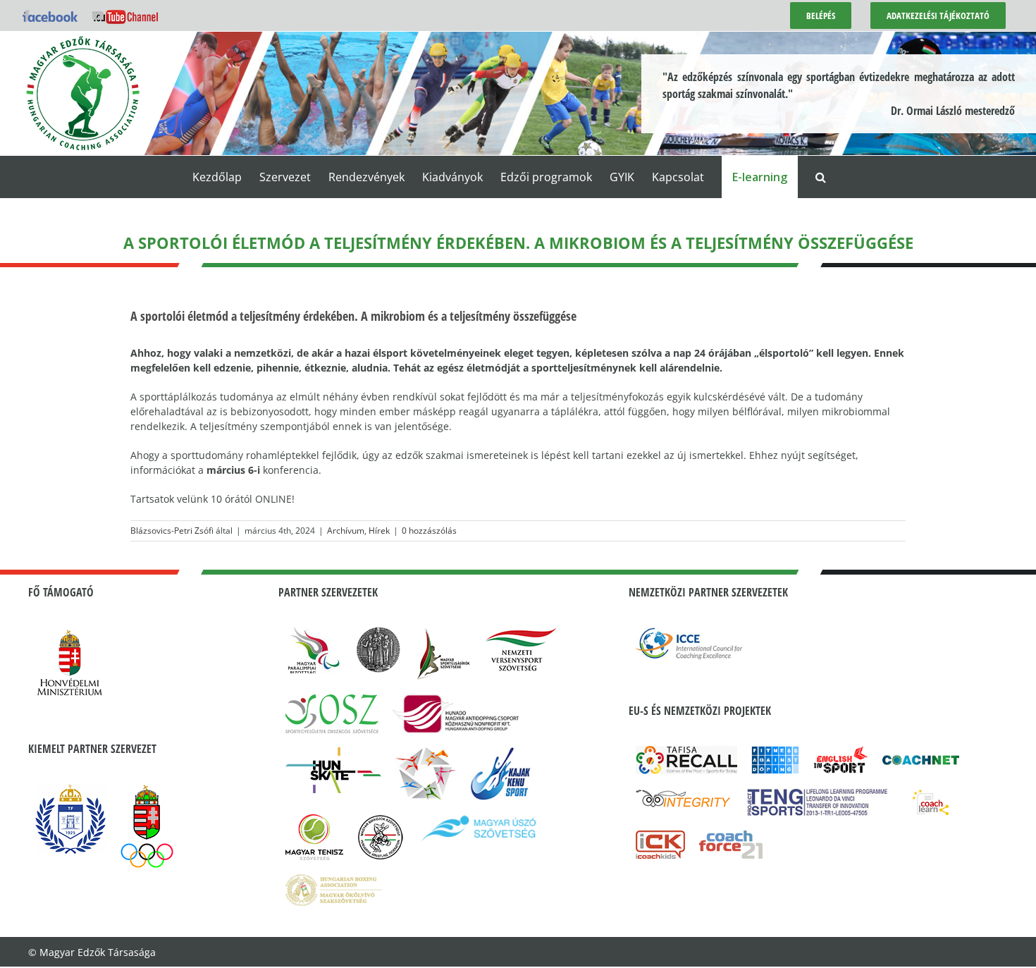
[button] (820, 177)
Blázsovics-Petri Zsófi (172, 531)
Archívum (345, 531)
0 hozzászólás (429, 531)
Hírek (379, 531)
